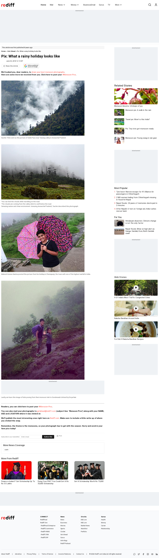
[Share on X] (139, 554)
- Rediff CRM (44, 534)
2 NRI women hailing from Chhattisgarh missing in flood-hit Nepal (136, 198)
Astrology (63, 540)
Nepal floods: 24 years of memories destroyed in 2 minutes (136, 204)
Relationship (105, 529)
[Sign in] (156, 5)
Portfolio (84, 531)
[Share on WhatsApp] (134, 554)
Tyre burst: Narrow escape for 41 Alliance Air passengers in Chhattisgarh (135, 193)
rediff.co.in (51, 411)
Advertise (18, 554)
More (117, 5)
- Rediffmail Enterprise (47, 526)
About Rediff (5, 554)
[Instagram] (148, 554)
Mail (51, 5)
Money (73, 5)
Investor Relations (64, 554)
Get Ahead (11, 51)
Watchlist (84, 529)
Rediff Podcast (65, 543)
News (60, 5)
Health (103, 520)
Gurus (101, 5)
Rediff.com (54, 418)
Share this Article (12, 66)
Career (103, 526)
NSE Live (84, 523)
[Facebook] (143, 554)
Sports (62, 529)
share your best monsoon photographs (48, 72)
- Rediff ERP (44, 537)
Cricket (62, 531)
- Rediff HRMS (45, 531)
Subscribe (48, 437)
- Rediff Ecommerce (47, 529)
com (6, 450)
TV (109, 5)
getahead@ (42, 411)
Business (63, 523)
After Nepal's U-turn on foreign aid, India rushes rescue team (136, 210)
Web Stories (120, 277)
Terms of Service (47, 554)
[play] (136, 287)
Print (60, 436)
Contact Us (80, 554)
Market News (85, 526)
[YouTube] (152, 554)
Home (43, 5)
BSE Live (84, 520)
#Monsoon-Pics (69, 75)
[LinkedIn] (157, 554)
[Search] (150, 5)
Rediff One (43, 523)
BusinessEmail (89, 5)
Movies (62, 526)
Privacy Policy (31, 554)
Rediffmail (43, 520)
